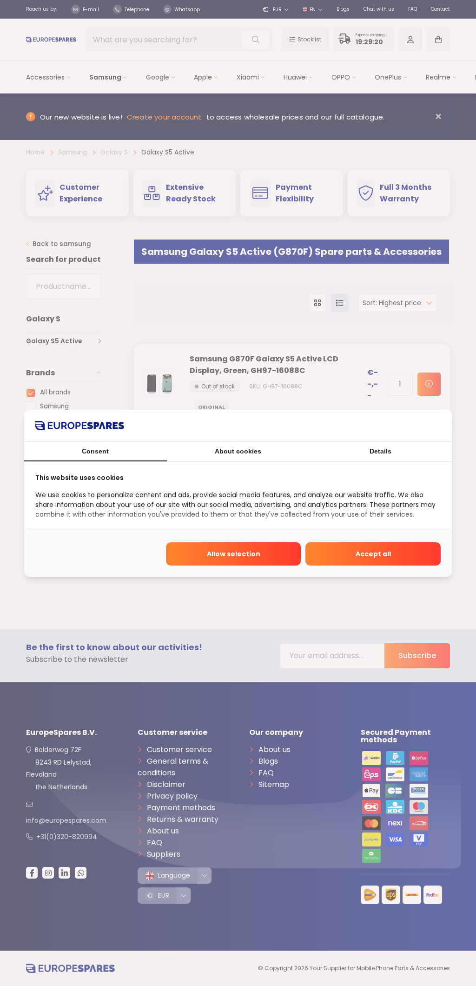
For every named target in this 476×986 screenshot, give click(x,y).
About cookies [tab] (238, 451)
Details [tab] (380, 451)
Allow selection (233, 554)
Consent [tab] (95, 451)
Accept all (373, 554)
